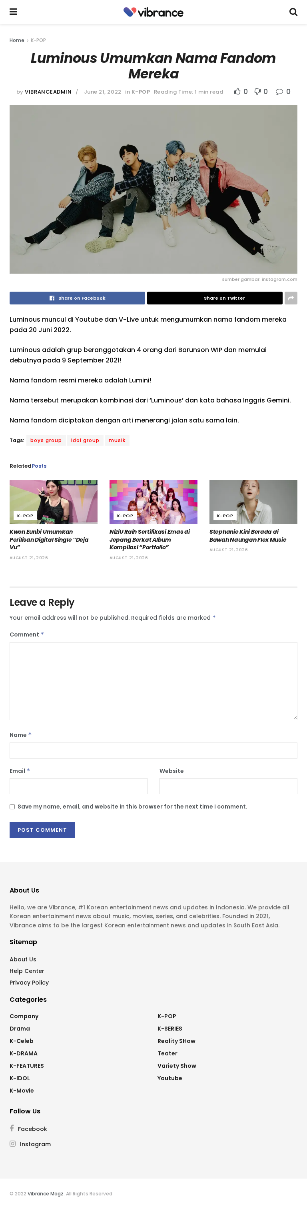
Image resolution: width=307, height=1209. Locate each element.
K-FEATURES (27, 1066)
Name (21, 735)
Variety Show (176, 1066)
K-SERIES (169, 1029)
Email (20, 771)
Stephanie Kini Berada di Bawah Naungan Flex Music (247, 536)
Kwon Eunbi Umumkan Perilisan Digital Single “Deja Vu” (49, 539)
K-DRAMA (24, 1053)
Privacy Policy (29, 983)
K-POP (38, 40)
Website (171, 771)
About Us (23, 959)
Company (24, 1016)
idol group (85, 440)
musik (117, 440)
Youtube (169, 1078)
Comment (27, 635)
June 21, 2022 (103, 92)
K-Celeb (22, 1041)
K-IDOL (20, 1078)
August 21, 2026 (29, 558)
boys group (46, 440)
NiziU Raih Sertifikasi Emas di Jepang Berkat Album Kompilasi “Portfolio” (150, 539)
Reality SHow (176, 1041)
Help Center (27, 971)
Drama (20, 1029)
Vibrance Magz (46, 1193)
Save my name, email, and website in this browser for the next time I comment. (132, 807)
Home (17, 40)
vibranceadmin (48, 92)
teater (167, 1053)
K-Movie (22, 1091)
